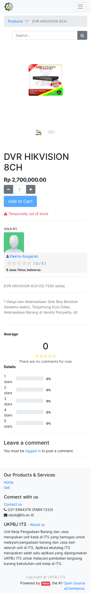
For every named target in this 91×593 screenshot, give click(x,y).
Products (15, 21)
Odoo (45, 583)
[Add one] (30, 189)
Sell (7, 487)
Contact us (13, 504)
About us (37, 524)
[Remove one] (8, 189)
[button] (10, 90)
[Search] (82, 35)
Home (8, 482)
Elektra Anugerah (24, 256)
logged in (33, 451)
